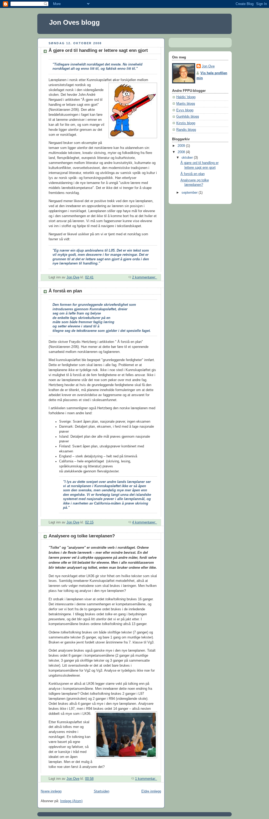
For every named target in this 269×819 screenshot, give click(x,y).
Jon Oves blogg (74, 22)
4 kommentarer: (144, 522)
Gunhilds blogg (187, 116)
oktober (188, 157)
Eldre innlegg (151, 791)
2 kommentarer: (144, 277)
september (190, 192)
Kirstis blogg (185, 123)
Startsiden (101, 791)
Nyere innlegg (51, 791)
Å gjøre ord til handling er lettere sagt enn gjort (98, 50)
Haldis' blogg (185, 97)
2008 (182, 152)
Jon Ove (208, 66)
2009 (182, 146)
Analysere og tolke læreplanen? (82, 535)
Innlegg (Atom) (71, 801)
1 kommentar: (146, 779)
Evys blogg (184, 110)
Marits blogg (185, 104)
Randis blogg (186, 130)
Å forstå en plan (65, 290)
